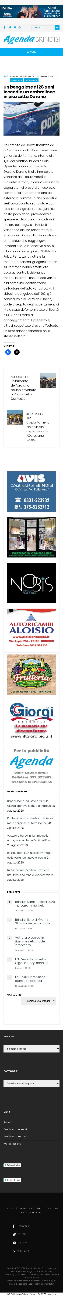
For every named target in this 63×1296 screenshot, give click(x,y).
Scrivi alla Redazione (18, 1284)
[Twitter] (10, 28)
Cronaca (16, 80)
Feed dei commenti (16, 1136)
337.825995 (20, 1274)
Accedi (8, 1122)
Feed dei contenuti (15, 1129)
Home (10, 1208)
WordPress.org (12, 1144)
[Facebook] (5, 28)
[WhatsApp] (20, 28)
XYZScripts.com (48, 1294)
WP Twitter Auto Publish (18, 1294)
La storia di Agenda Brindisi (38, 1210)
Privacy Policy (13, 1165)
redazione (25, 76)
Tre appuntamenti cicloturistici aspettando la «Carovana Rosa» (37, 427)
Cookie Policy (13, 1180)
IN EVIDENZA (31, 80)
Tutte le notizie (30, 1208)
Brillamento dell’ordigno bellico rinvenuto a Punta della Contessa (23, 388)
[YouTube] (15, 28)
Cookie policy (34, 1284)
